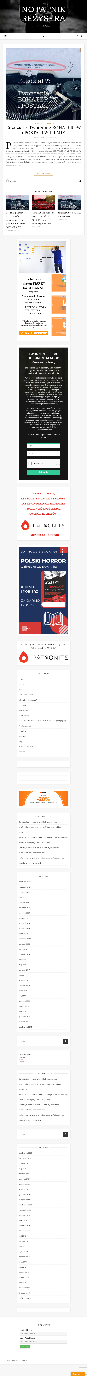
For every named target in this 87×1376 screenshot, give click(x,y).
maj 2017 (22, 975)
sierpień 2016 (24, 985)
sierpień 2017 (24, 970)
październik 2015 (25, 1027)
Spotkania (22, 736)
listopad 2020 (24, 928)
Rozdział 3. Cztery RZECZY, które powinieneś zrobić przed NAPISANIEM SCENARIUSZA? (15, 219)
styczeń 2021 (24, 918)
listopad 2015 (24, 1022)
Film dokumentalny (26, 695)
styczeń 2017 (24, 980)
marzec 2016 (24, 1006)
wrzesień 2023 (25, 887)
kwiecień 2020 (24, 959)
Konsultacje (23, 705)
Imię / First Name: (27, 1338)
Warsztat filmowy (26, 746)
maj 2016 (22, 996)
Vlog (20, 741)
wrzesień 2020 (25, 939)
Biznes (21, 679)
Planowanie (23, 710)
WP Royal (23, 1360)
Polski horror (24, 715)
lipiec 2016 (23, 990)
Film (20, 689)
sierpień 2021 (24, 902)
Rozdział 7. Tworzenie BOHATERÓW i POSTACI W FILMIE (43, 129)
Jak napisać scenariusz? (43, 123)
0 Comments (51, 138)
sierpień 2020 (24, 944)
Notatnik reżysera (43, 14)
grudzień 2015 (24, 1016)
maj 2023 (22, 897)
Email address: (26, 1330)
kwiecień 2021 (24, 913)
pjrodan (13, 181)
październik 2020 (25, 933)
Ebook (21, 684)
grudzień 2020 (24, 923)
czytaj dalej (43, 173)
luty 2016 (22, 1011)
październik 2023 (25, 882)
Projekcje (22, 731)
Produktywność (25, 726)
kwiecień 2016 (24, 1001)
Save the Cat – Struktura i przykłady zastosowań (38, 822)
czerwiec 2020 (24, 954)
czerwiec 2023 (24, 892)
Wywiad (22, 752)
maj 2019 (22, 965)
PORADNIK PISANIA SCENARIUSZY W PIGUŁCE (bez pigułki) (42, 721)
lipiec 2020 (23, 949)
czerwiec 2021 (24, 908)
